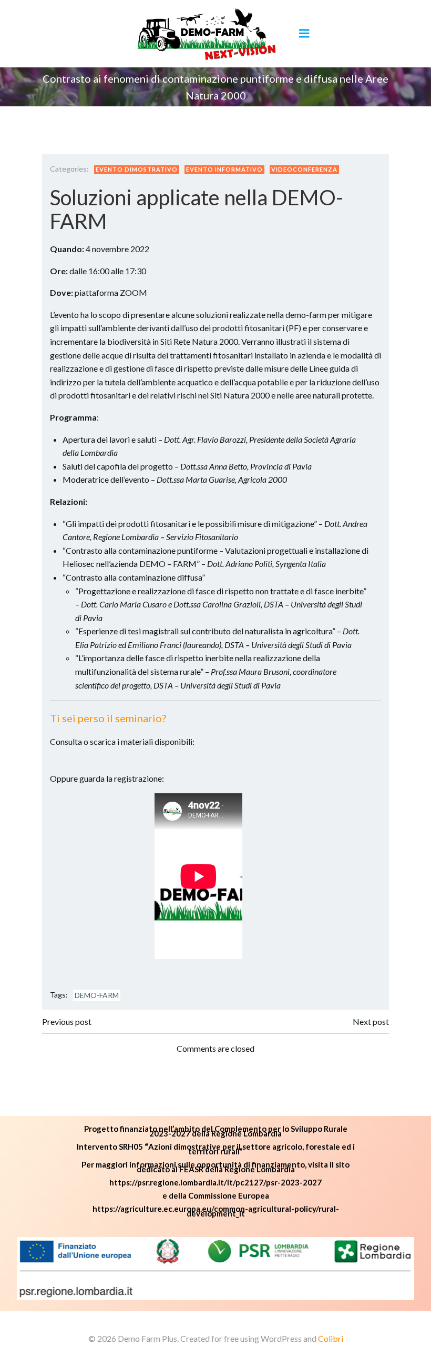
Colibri (330, 1338)
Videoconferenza (304, 169)
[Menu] (304, 34)
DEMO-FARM (97, 995)
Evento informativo (224, 169)
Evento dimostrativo (137, 169)
